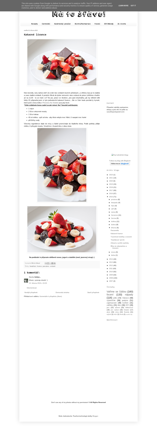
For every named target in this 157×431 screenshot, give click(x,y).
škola (121, 314)
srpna (113, 212)
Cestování (46, 24)
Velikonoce (129, 307)
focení (110, 294)
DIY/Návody (108, 24)
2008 (111, 278)
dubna (113, 224)
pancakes (46, 266)
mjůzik (109, 314)
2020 (111, 181)
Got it (133, 6)
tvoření (125, 303)
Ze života (122, 24)
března (114, 228)
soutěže (128, 314)
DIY (127, 305)
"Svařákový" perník (117, 240)
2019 (111, 184)
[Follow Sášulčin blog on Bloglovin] (120, 165)
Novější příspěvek (30, 292)
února (113, 252)
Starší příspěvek (93, 292)
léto (119, 305)
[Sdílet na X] (50, 263)
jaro (108, 307)
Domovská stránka (62, 292)
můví (115, 314)
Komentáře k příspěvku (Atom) (51, 296)
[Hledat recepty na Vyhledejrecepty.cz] (120, 155)
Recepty (34, 24)
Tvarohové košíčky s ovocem (121, 237)
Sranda (126, 312)
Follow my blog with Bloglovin (120, 161)
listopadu (114, 202)
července (114, 215)
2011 (111, 268)
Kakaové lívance (117, 233)
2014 (111, 259)
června (114, 218)
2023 (111, 175)
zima (117, 312)
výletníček (111, 300)
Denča (31, 277)
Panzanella (115, 230)
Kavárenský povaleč (62, 24)
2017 (111, 190)
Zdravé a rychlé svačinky (120, 243)
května (113, 221)
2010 (111, 272)
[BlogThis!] (48, 263)
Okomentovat (32, 288)
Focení (97, 24)
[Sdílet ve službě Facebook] (52, 263)
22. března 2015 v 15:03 (38, 283)
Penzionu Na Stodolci (51, 103)
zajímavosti (112, 303)
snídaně (52, 266)
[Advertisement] (120, 64)
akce (108, 312)
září (112, 209)
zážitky (110, 305)
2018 (111, 187)
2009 (111, 275)
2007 (111, 281)
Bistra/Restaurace (82, 24)
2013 (111, 262)
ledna (113, 255)
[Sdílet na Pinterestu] (54, 263)
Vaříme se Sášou (116, 291)
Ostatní (126, 310)
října (113, 206)
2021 (111, 178)
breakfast (33, 266)
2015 (111, 197)
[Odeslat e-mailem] (46, 263)
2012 (111, 265)
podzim (125, 300)
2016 (111, 193)
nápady (129, 294)
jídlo (115, 298)
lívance (39, 266)
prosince (114, 199)
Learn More (123, 6)
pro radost (115, 310)
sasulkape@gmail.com (115, 112)
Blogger (95, 416)
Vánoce (125, 298)
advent (117, 307)
